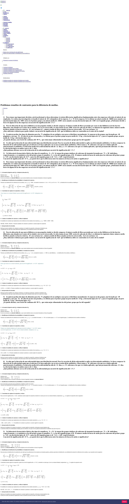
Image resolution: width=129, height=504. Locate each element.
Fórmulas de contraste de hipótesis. (10, 60)
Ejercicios (5, 108)
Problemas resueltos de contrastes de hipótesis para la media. (16, 80)
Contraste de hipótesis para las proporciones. (12, 69)
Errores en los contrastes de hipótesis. (11, 72)
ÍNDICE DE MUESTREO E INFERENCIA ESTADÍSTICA (16, 53)
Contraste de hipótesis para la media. (11, 68)
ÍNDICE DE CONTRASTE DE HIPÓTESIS (13, 52)
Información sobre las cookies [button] (49, 501)
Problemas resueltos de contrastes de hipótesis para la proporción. (17, 81)
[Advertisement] (64, 93)
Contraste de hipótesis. (8, 67)
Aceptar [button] (124, 501)
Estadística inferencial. (8, 73)
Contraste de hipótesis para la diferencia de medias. (14, 71)
